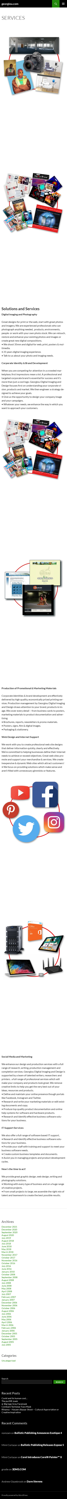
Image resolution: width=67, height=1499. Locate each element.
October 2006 (8, 1308)
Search (5, 1378)
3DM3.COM (19, 1469)
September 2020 (9, 1232)
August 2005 (8, 1342)
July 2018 (6, 1243)
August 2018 (8, 1240)
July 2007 (6, 1294)
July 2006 (6, 1313)
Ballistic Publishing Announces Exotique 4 (38, 1432)
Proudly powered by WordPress (15, 1495)
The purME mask (10, 1401)
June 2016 (7, 1269)
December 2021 (9, 1226)
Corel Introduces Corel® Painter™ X (41, 1457)
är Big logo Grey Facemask (14, 1404)
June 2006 (7, 1316)
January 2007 (8, 1299)
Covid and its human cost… (14, 1398)
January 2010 (8, 1271)
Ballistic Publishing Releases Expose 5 (42, 1444)
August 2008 (8, 1280)
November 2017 (9, 1254)
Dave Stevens (34, 1481)
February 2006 (9, 1328)
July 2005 (6, 1344)
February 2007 (9, 1297)
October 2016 (8, 1263)
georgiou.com (10, 3)
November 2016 (9, 1260)
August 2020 (8, 1235)
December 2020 (9, 1229)
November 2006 (9, 1305)
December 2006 (9, 1302)
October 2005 (8, 1336)
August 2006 (8, 1311)
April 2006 (7, 1322)
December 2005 (9, 1333)
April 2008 (7, 1291)
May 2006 (6, 1319)
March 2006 (7, 1325)
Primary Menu (63, 3)
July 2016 (6, 1266)
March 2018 (7, 1252)
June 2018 (7, 1246)
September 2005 (9, 1339)
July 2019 (6, 1238)
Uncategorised (9, 1360)
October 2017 (8, 1257)
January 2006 (8, 1330)
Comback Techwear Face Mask (16, 1406)
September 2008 (9, 1277)
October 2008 (8, 1274)
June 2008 (7, 1285)
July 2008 (6, 1283)
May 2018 (6, 1249)
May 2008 (6, 1288)
